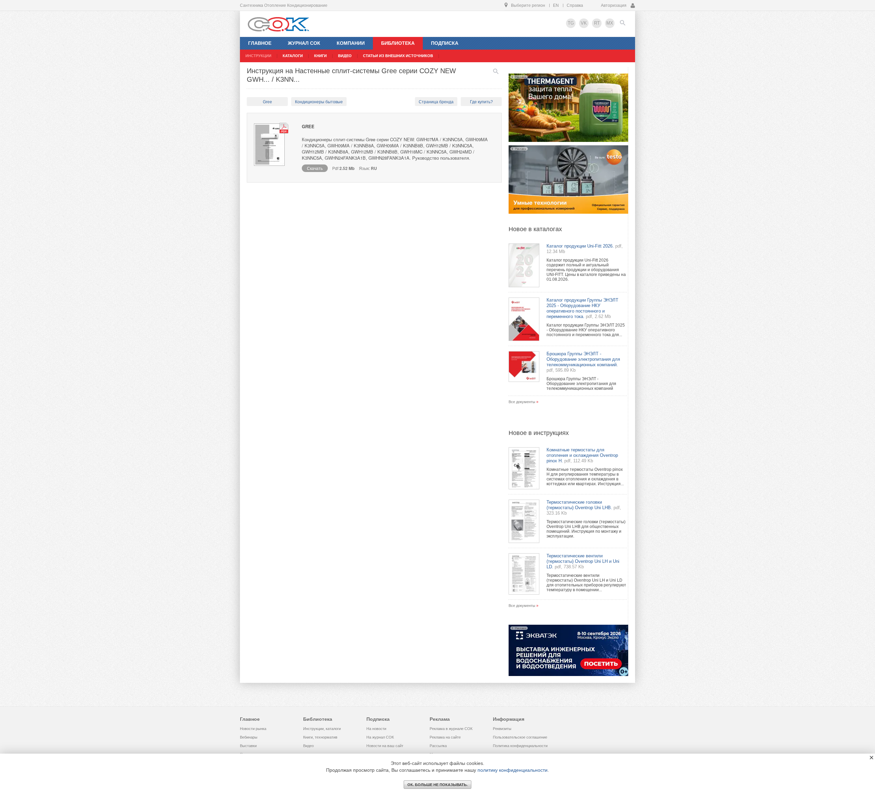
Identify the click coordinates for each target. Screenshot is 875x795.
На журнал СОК (380, 737)
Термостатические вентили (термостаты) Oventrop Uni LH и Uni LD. (583, 561)
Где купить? (481, 102)
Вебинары (248, 737)
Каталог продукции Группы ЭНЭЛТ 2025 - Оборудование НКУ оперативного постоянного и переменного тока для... (586, 330)
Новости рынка (253, 729)
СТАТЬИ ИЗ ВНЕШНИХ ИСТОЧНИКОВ (398, 56)
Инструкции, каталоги (322, 729)
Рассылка (438, 746)
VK (584, 23)
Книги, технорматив (320, 737)
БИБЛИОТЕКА (398, 43)
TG (571, 23)
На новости (376, 729)
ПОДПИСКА (444, 43)
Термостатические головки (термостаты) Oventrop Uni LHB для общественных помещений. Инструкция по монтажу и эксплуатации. (586, 529)
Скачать (315, 168)
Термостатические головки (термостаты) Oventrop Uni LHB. (579, 505)
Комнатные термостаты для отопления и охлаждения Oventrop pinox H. (582, 455)
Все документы (522, 402)
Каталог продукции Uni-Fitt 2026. (580, 246)
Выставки (248, 746)
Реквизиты (502, 729)
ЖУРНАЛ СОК (304, 43)
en (556, 5)
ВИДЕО (345, 56)
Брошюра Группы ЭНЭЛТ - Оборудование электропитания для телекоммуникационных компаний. (583, 359)
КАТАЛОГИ (293, 56)
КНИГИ (320, 56)
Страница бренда (436, 102)
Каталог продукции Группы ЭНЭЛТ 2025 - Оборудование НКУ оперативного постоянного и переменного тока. (582, 308)
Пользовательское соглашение (520, 737)
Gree (267, 102)
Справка (575, 5)
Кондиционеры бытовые (319, 102)
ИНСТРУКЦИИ (258, 56)
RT (597, 23)
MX (609, 23)
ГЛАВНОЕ (259, 43)
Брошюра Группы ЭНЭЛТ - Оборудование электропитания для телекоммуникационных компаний (581, 383)
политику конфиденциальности (512, 770)
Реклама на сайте (445, 737)
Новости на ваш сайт (384, 746)
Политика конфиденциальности (520, 746)
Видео (308, 746)
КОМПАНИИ (351, 43)
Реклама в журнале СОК (451, 729)
